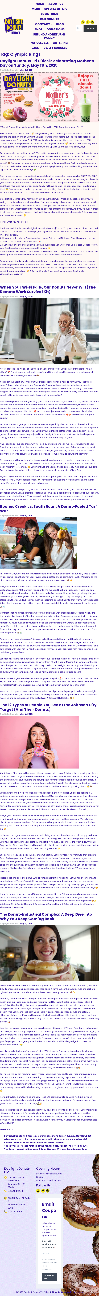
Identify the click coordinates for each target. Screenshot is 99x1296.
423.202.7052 (15, 1211)
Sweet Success (55, 48)
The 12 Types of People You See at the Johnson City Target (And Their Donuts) (48, 707)
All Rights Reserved (60, 1292)
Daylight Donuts (9, 70)
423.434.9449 (15, 1191)
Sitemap (78, 1292)
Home (40, 4)
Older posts (6, 1129)
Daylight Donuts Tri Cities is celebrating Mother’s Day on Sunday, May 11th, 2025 (47, 63)
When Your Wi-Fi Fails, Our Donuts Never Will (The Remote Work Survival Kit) (48, 289)
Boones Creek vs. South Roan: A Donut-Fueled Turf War (48, 509)
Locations (49, 14)
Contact (43, 24)
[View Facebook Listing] (88, 23)
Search (90, 28)
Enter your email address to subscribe (49, 1244)
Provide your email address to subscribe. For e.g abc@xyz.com (49, 1264)
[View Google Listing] (83, 23)
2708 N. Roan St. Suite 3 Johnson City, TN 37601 (19, 1203)
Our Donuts (49, 19)
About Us (55, 4)
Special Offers (55, 9)
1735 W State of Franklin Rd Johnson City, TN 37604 (16, 1182)
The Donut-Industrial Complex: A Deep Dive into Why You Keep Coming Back (46, 916)
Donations (56, 29)
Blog (60, 24)
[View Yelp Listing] (92, 23)
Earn (35, 48)
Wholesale (40, 43)
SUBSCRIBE (49, 1277)
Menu (36, 9)
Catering (60, 43)
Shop (39, 29)
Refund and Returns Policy (49, 36)
